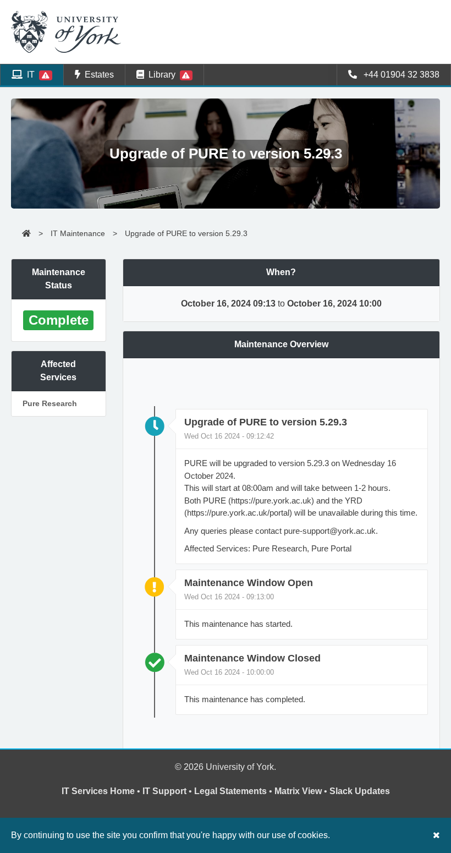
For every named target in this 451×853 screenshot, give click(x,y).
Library (162, 74)
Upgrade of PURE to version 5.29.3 (186, 233)
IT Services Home (98, 791)
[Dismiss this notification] (436, 835)
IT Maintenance (78, 233)
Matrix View (298, 791)
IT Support (164, 791)
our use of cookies (292, 835)
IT (31, 74)
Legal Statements (230, 791)
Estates (97, 74)
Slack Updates (359, 791)
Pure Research (50, 403)
